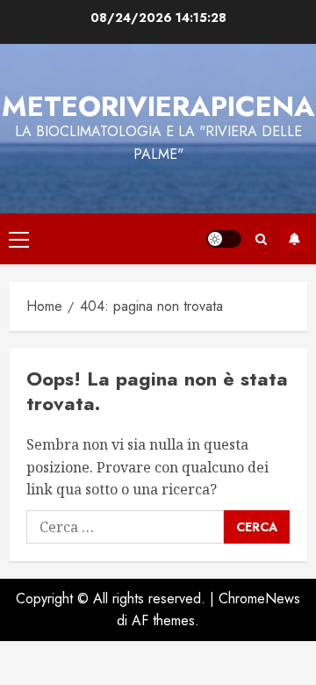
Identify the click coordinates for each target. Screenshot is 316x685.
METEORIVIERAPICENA (158, 106)
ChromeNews (259, 598)
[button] (19, 239)
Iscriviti (294, 239)
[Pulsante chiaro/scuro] (223, 239)
